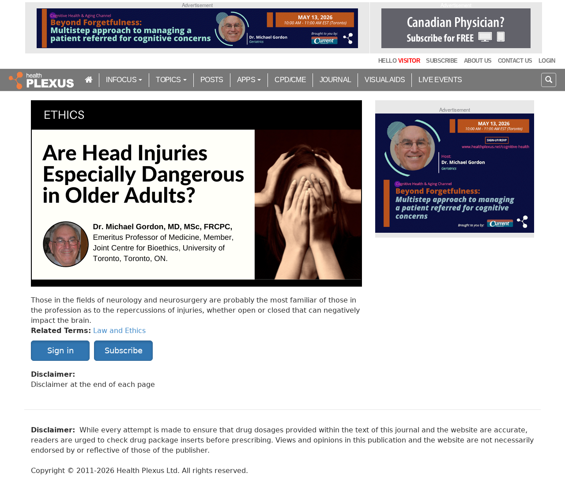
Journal (335, 79)
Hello (399, 60)
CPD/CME (290, 79)
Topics (169, 79)
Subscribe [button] (124, 350)
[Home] (42, 80)
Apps (247, 79)
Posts (211, 79)
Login (547, 60)
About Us (478, 60)
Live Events (440, 79)
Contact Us (515, 60)
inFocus (122, 79)
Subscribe (441, 60)
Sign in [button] (60, 350)
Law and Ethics (119, 330)
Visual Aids (385, 79)
